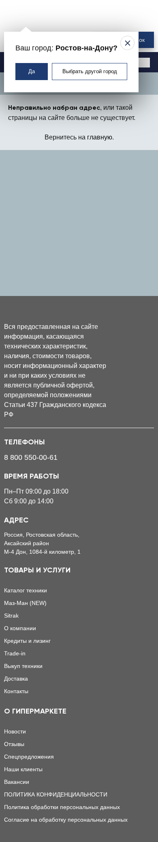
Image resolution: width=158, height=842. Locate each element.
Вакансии (16, 782)
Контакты (16, 691)
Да (31, 71)
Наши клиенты (23, 769)
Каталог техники (25, 590)
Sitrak (11, 615)
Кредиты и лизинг (27, 640)
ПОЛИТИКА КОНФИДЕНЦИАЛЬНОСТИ (55, 794)
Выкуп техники (23, 666)
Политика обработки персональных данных (62, 807)
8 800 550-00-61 (31, 457)
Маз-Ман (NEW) (25, 603)
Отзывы (14, 744)
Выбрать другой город (89, 71)
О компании (20, 628)
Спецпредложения (29, 756)
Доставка (16, 678)
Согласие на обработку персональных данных (66, 819)
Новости (15, 731)
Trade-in (15, 653)
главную (99, 137)
